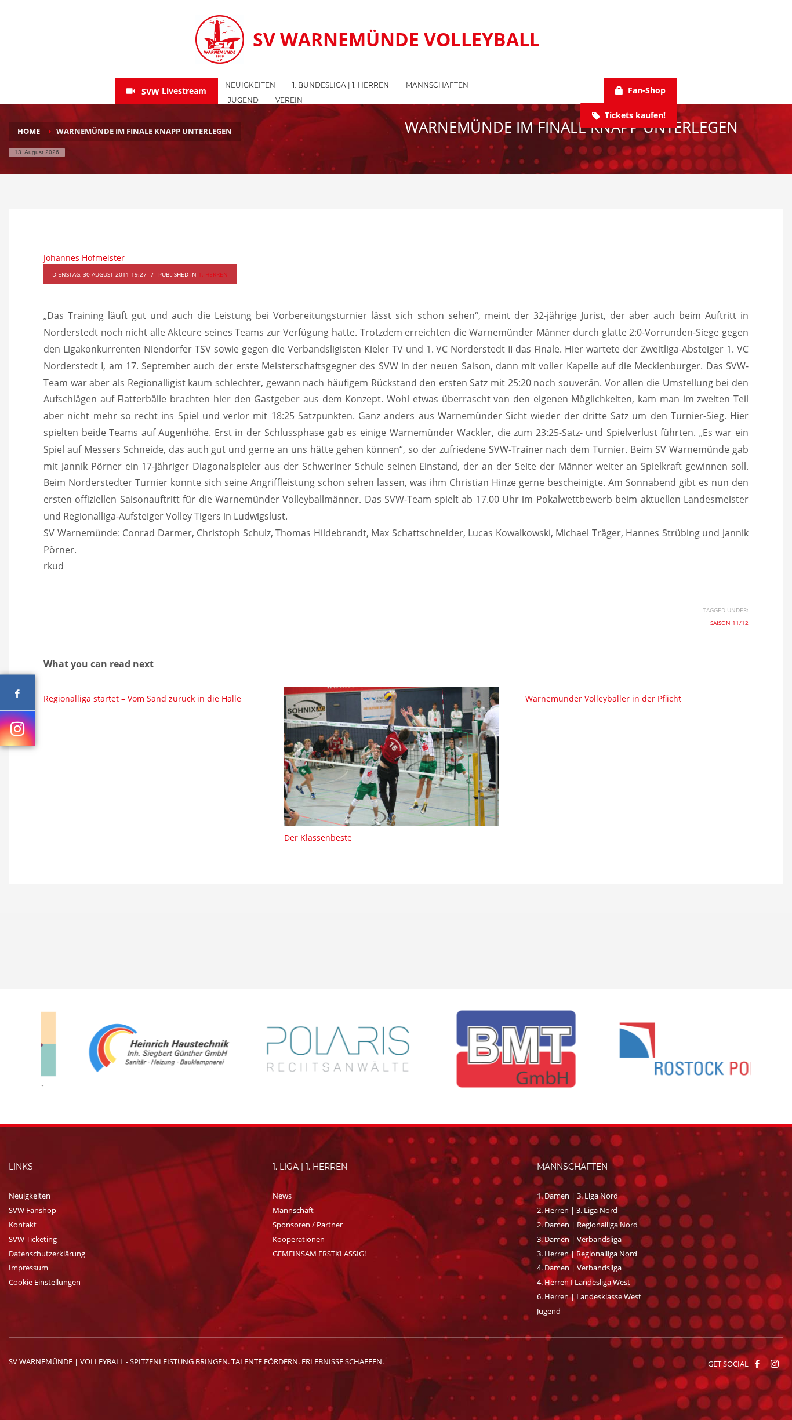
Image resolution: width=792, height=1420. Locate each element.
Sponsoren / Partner (308, 1224)
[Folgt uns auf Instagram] (17, 728)
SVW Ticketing (33, 1239)
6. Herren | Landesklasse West (589, 1296)
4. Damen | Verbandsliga (579, 1267)
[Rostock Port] (663, 1049)
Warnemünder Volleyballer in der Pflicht (603, 698)
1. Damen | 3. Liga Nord (577, 1195)
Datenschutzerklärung (47, 1253)
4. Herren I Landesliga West (583, 1282)
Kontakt (23, 1224)
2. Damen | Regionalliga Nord (587, 1224)
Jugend (549, 1311)
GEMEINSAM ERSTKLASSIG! (319, 1253)
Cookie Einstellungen (45, 1282)
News (282, 1195)
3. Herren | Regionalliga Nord (587, 1253)
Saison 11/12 (729, 623)
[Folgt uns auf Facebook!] (757, 1363)
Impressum (28, 1267)
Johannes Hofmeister (84, 257)
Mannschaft (293, 1210)
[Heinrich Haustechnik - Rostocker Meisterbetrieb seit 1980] (129, 1049)
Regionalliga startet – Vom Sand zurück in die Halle (142, 698)
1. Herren (213, 274)
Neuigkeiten (29, 1195)
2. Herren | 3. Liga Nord (577, 1210)
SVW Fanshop (32, 1210)
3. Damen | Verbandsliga (579, 1239)
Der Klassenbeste (318, 837)
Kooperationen (299, 1239)
